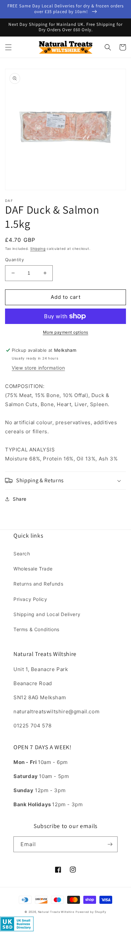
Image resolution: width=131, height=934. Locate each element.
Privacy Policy (30, 599)
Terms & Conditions (36, 629)
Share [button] (20, 499)
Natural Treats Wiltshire (56, 912)
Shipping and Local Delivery (46, 614)
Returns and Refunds (38, 584)
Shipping (38, 248)
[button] (8, 47)
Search (21, 553)
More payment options (65, 332)
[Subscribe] (109, 844)
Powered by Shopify (91, 912)
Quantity (14, 259)
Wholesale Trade (33, 568)
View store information (38, 368)
